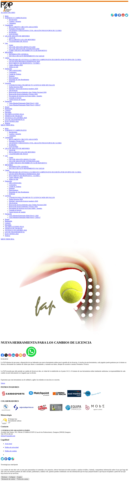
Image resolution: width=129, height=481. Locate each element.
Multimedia (8, 221)
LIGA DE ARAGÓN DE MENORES (17, 148)
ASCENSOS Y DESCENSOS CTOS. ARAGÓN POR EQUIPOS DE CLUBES (35, 143)
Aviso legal (8, 444)
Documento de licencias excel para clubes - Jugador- (25, 208)
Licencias (8, 196)
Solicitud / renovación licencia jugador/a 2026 (23, 201)
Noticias (7, 236)
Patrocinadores (13, 190)
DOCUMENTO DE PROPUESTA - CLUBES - (24, 176)
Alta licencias (13, 203)
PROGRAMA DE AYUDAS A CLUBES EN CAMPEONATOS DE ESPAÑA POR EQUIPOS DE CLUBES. (45, 172)
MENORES (9, 165)
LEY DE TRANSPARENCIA (15, 232)
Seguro (7, 219)
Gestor (11, 157)
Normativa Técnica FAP (16, 141)
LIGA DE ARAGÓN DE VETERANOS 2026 (24, 161)
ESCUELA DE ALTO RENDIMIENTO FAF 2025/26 (26, 168)
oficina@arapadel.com (8, 436)
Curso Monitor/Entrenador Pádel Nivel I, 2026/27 (25, 217)
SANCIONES (13, 146)
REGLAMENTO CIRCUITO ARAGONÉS (23, 139)
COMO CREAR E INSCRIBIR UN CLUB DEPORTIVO (28, 163)
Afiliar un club (13, 179)
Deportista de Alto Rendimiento (19, 192)
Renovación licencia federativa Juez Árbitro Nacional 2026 (27, 205)
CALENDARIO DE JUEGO (18, 154)
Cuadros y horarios (15, 134)
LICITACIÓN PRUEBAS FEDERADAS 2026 (24, 174)
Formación (8, 214)
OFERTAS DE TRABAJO (13, 228)
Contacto (8, 223)
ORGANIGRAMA (15, 183)
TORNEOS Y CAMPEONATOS (16, 130)
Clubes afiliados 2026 (16, 177)
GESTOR (12, 150)
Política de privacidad (12, 447)
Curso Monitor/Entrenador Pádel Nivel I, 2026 (23, 216)
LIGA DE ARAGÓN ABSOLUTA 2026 (22, 159)
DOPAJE (12, 194)
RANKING (13, 145)
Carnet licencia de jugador (17, 212)
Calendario (12, 136)
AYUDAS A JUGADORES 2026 (16, 230)
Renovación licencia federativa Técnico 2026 (23, 206)
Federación (8, 181)
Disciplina (8, 225)
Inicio (6, 128)
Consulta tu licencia (15, 210)
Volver (3, 383)
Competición (9, 137)
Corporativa (12, 185)
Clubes (7, 170)
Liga (6, 156)
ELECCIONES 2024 (12, 234)
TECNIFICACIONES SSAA (14, 226)
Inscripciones (13, 132)
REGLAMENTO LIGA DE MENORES (22, 152)
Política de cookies (11, 451)
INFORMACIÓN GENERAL (19, 166)
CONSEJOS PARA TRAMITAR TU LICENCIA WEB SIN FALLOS (32, 197)
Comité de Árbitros (15, 186)
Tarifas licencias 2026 (16, 199)
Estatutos (12, 188)
